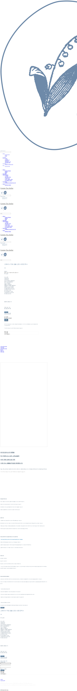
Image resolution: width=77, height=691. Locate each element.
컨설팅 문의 (7, 178)
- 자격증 (6, 159)
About (4, 153)
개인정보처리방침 (2, 680)
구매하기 (2, 607)
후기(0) (1, 349)
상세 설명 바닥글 (3, 348)
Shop (3, 165)
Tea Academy (5, 158)
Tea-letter (4, 157)
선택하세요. (6, 278)
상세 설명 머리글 (3, 346)
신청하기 (2, 670)
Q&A (6, 156)
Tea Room (4, 163)
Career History (7, 154)
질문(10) (2, 350)
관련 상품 (2, 351)
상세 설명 (2, 347)
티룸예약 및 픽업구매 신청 (9, 164)
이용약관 (1, 679)
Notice (6, 155)
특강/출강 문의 (8, 177)
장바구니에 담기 (3, 657)
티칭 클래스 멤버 (7, 162)
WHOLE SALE (7, 166)
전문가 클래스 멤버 (9, 179)
